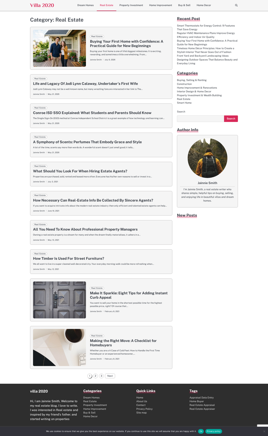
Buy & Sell (184, 5)
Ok (201, 431)
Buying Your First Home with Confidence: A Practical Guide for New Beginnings (126, 43)
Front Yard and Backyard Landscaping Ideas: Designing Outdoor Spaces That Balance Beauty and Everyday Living (207, 59)
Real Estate (106, 5)
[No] (264, 431)
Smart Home (184, 102)
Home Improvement (160, 5)
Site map (141, 412)
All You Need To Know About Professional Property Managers (85, 229)
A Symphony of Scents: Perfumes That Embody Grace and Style (87, 142)
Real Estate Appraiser (202, 408)
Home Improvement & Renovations (197, 87)
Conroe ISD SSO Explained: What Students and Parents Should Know (92, 113)
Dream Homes (85, 5)
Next (110, 375)
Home (139, 397)
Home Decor (204, 5)
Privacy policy (214, 431)
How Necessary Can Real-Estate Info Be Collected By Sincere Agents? (93, 200)
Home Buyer (197, 401)
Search (181, 111)
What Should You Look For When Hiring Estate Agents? (80, 171)
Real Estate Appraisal (202, 405)
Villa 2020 (42, 5)
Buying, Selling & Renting (192, 80)
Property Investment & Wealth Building (199, 95)
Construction (184, 84)
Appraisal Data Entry (202, 397)
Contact (140, 405)
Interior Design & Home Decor (194, 91)
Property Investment (131, 5)
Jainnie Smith (96, 59)
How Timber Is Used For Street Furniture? (68, 258)
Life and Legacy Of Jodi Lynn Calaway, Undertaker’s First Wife (85, 83)
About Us (141, 401)
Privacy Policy (144, 408)
